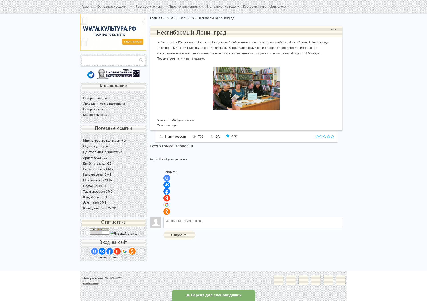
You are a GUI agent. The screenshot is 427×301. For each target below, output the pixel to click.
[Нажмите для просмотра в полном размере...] (246, 109)
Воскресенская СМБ (98, 169)
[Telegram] (91, 77)
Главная (156, 18)
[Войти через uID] (166, 178)
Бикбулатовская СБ (97, 163)
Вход (123, 257)
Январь (181, 18)
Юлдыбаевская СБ (96, 197)
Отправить (179, 235)
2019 (169, 18)
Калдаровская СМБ (97, 174)
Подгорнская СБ (95, 186)
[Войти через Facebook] (166, 191)
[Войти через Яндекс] (166, 198)
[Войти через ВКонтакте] (166, 184)
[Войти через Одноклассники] (166, 211)
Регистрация (108, 257)
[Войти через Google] (166, 204)
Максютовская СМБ (97, 180)
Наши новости (175, 136)
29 (192, 18)
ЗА (218, 136)
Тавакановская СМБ (98, 191)
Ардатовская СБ (95, 158)
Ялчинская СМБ (95, 202)
